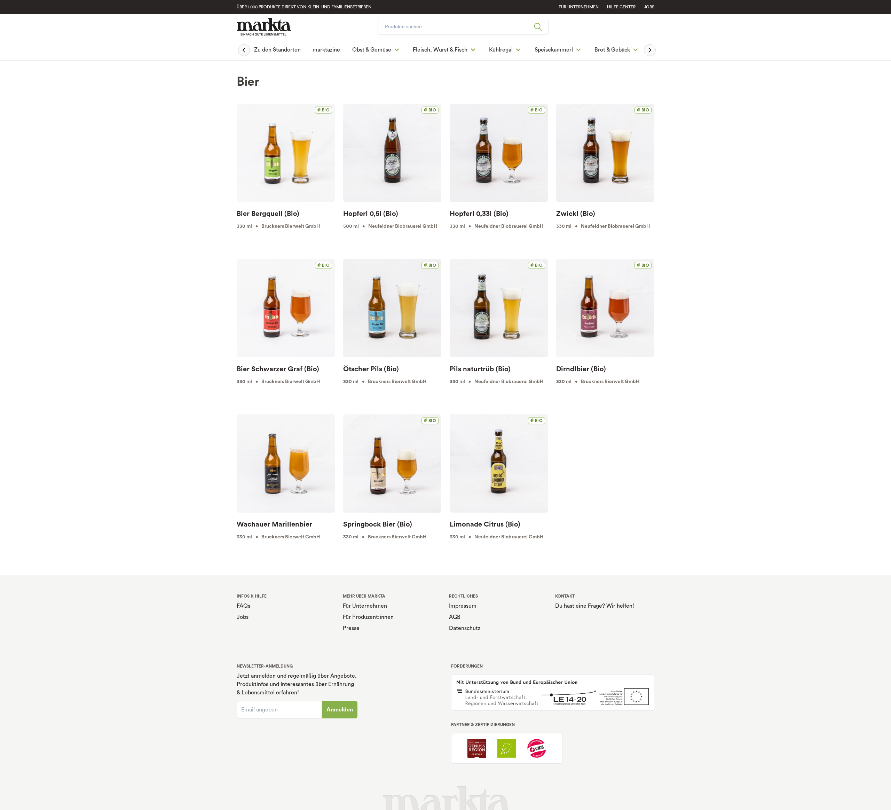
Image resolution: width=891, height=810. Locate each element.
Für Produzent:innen (368, 617)
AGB (454, 617)
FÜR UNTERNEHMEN (579, 7)
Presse (351, 628)
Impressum (462, 606)
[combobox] (463, 27)
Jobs (649, 7)
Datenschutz (464, 628)
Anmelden (339, 709)
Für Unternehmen (365, 606)
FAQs (243, 606)
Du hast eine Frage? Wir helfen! (594, 606)
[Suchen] (541, 27)
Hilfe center (621, 7)
